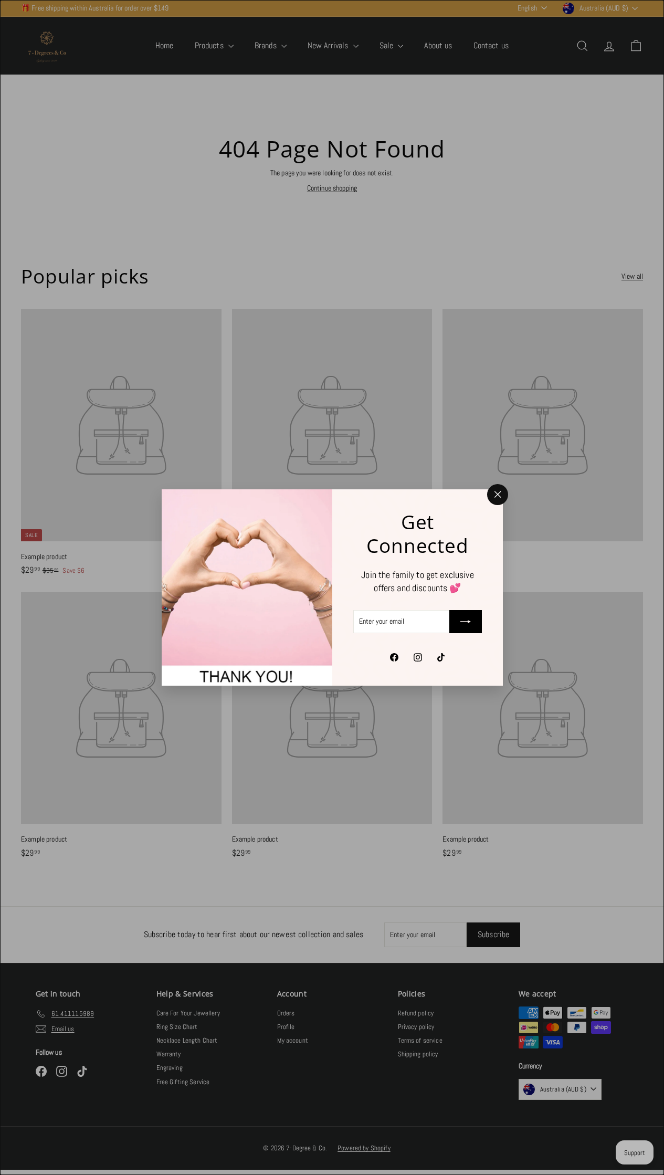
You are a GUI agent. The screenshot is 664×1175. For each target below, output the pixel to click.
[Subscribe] (465, 621)
